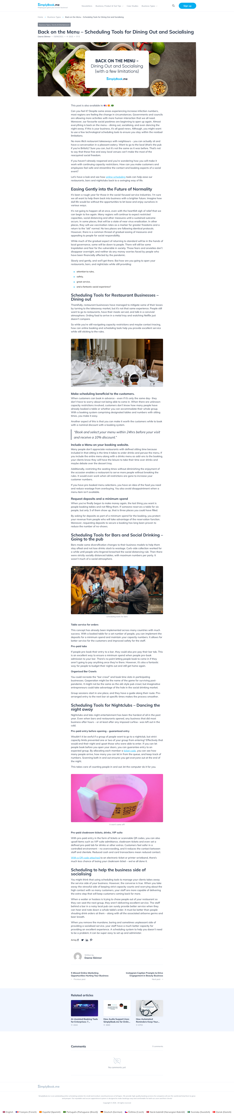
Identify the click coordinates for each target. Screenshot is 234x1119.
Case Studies (132, 6)
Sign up (187, 5)
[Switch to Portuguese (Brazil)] (112, 105)
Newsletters (87, 6)
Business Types (148, 6)
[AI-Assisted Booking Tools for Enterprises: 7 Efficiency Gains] (84, 1013)
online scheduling (116, 176)
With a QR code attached (85, 857)
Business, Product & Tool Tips (108, 6)
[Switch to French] (105, 105)
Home (40, 17)
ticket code (130, 750)
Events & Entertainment (60, 25)
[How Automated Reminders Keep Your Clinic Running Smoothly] (149, 1013)
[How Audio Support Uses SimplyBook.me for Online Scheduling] (117, 1013)
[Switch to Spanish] (109, 105)
